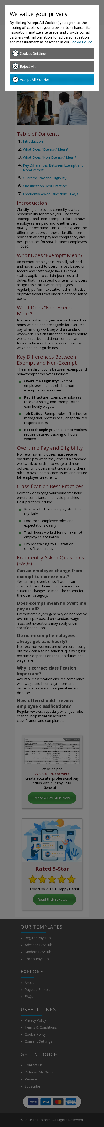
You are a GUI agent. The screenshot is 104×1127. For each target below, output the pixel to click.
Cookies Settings (33, 53)
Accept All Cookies (35, 79)
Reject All (28, 66)
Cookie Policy (80, 41)
